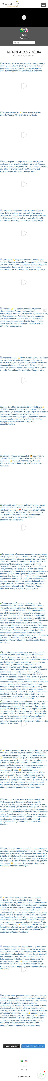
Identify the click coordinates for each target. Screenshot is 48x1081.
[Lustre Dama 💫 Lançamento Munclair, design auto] (24, 282)
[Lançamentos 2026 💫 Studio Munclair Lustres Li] (24, 380)
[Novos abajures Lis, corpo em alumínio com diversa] (24, 184)
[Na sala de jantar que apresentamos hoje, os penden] (24, 1018)
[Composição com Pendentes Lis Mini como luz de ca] (24, 626)
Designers (24, 38)
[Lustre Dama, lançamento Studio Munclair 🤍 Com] (24, 233)
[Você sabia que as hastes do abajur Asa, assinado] (24, 822)
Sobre (24, 35)
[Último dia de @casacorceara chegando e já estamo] (24, 724)
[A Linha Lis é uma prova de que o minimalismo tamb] (24, 675)
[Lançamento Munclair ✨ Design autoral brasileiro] (24, 135)
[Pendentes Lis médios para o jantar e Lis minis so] (24, 86)
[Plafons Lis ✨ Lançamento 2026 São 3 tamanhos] (24, 331)
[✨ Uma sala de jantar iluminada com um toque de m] (24, 920)
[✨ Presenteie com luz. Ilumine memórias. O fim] (24, 773)
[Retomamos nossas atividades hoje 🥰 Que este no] (24, 478)
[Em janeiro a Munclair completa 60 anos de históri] (24, 429)
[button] (42, 1075)
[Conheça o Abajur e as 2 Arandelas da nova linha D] (24, 969)
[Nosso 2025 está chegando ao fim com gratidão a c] (24, 528)
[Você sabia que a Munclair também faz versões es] (24, 871)
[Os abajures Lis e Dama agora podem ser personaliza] (24, 577)
